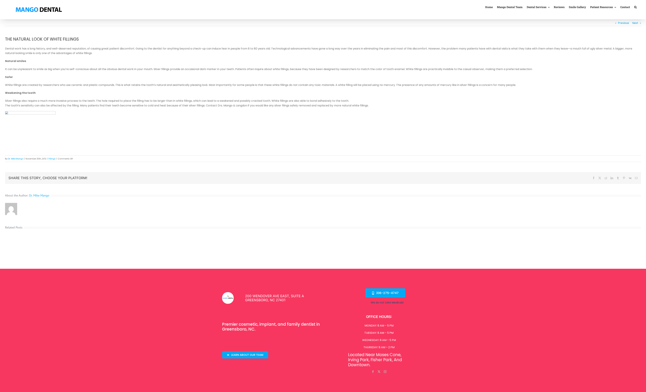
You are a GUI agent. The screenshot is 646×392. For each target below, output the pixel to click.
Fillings (52, 158)
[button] (635, 7)
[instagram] (385, 371)
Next (635, 23)
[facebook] (373, 371)
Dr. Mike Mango (15, 158)
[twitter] (379, 371)
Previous (623, 23)
